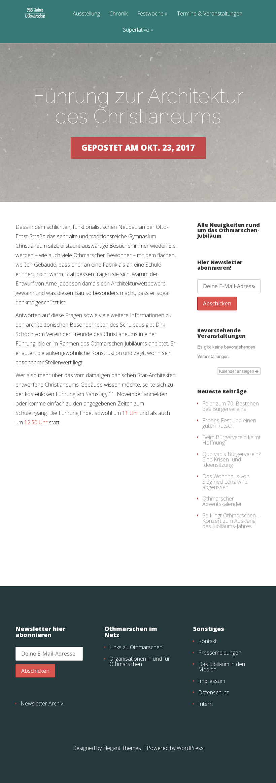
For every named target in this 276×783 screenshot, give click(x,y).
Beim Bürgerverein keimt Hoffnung (231, 439)
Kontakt (207, 641)
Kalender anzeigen (237, 371)
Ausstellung (86, 14)
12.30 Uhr (36, 422)
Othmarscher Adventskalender (222, 501)
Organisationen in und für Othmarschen (139, 661)
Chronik (118, 14)
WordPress (190, 748)
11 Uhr (130, 413)
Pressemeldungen (219, 652)
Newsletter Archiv (42, 703)
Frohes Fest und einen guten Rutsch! (229, 423)
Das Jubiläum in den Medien (221, 666)
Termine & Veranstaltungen (209, 14)
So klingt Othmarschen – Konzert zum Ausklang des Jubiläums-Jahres (231, 521)
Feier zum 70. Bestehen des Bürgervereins (230, 406)
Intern (205, 703)
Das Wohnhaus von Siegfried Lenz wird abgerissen (225, 482)
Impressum (211, 681)
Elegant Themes (122, 748)
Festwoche (150, 14)
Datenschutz (213, 692)
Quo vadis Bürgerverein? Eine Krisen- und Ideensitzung (231, 459)
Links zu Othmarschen (136, 647)
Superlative (136, 30)
